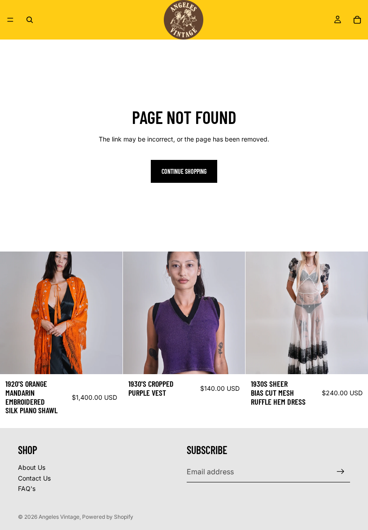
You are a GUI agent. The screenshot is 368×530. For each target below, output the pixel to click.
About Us (31, 467)
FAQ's (26, 488)
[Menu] (10, 19)
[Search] (29, 20)
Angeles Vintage (59, 516)
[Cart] (357, 20)
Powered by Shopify (107, 516)
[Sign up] (340, 471)
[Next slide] (109, 313)
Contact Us (34, 478)
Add (116, 360)
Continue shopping (184, 171)
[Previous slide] (13, 313)
